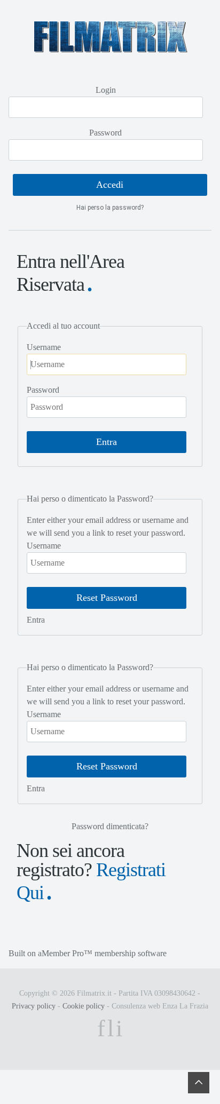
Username (44, 347)
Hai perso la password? (110, 207)
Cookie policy (83, 1006)
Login (106, 89)
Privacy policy (34, 1006)
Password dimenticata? (110, 826)
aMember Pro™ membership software (102, 953)
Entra (36, 619)
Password (105, 132)
